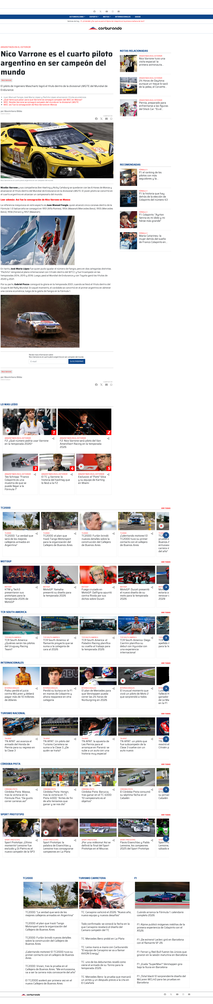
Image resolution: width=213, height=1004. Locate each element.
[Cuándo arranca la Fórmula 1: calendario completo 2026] (162, 895)
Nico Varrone (6, 80)
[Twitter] (101, 11)
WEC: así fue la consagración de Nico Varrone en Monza (30, 104)
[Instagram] (113, 11)
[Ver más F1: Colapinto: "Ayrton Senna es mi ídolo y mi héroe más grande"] (128, 219)
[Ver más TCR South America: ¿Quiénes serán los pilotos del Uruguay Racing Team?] (21, 625)
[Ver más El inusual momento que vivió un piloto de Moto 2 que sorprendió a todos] (136, 676)
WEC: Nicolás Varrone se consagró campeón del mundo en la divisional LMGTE (41, 102)
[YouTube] (107, 11)
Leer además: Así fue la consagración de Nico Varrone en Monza (35, 199)
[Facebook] (94, 11)
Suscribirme (77, 361)
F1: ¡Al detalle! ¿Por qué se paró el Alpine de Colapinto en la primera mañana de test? (113, 21)
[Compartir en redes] (53, 439)
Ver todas (165, 508)
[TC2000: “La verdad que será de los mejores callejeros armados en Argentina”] (50, 895)
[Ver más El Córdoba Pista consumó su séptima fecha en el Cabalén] (136, 777)
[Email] (119, 11)
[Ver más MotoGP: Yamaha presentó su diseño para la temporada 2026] (59, 575)
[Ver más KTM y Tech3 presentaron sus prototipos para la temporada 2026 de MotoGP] (21, 575)
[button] (77, 17)
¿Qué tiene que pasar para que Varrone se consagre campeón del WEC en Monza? (43, 99)
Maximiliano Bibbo (13, 111)
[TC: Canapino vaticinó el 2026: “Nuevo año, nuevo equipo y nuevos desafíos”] (106, 895)
